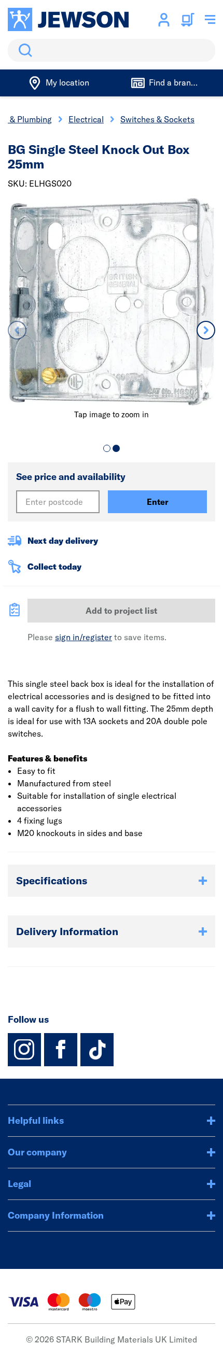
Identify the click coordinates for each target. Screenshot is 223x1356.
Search (23, 50)
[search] (111, 50)
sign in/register (83, 637)
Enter (158, 502)
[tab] (106, 448)
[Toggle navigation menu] (210, 19)
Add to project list (121, 610)
